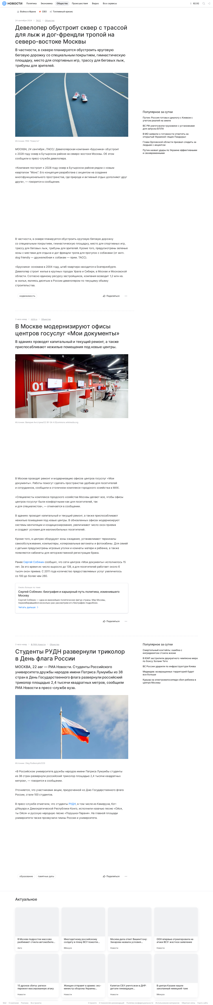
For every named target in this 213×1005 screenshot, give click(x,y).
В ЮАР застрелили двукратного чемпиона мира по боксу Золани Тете (170, 660)
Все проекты (36, 1003)
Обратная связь (188, 1003)
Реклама (24, 1003)
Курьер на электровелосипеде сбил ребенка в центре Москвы (169, 681)
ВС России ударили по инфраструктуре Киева (169, 666)
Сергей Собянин (33, 562)
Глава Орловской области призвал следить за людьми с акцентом (169, 143)
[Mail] (4, 3)
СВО (44, 11)
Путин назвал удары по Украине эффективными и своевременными (170, 151)
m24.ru (34, 319)
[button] (71, 105)
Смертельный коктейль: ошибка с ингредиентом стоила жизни (162, 651)
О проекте (92, 1003)
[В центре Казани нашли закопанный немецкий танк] (176, 975)
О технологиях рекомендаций (111, 1003)
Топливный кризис (63, 11)
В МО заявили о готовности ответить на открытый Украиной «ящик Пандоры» (166, 135)
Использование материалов (167, 1003)
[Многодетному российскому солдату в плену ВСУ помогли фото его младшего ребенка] (83, 929)
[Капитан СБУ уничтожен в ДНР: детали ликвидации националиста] (129, 975)
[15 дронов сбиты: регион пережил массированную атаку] (37, 975)
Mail (4, 1003)
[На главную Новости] (14, 3)
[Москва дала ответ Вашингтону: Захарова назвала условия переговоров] (129, 929)
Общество (49, 20)
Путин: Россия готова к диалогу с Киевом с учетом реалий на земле (168, 119)
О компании (14, 1003)
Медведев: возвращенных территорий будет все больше (168, 673)
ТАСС (38, 20)
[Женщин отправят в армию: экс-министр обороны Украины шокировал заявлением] (83, 975)
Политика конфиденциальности (139, 1003)
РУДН (72, 803)
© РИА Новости (38, 644)
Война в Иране (28, 11)
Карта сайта (202, 1003)
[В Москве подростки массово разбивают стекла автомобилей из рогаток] (37, 929)
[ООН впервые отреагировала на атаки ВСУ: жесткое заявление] (176, 929)
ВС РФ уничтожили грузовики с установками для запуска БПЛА (169, 127)
